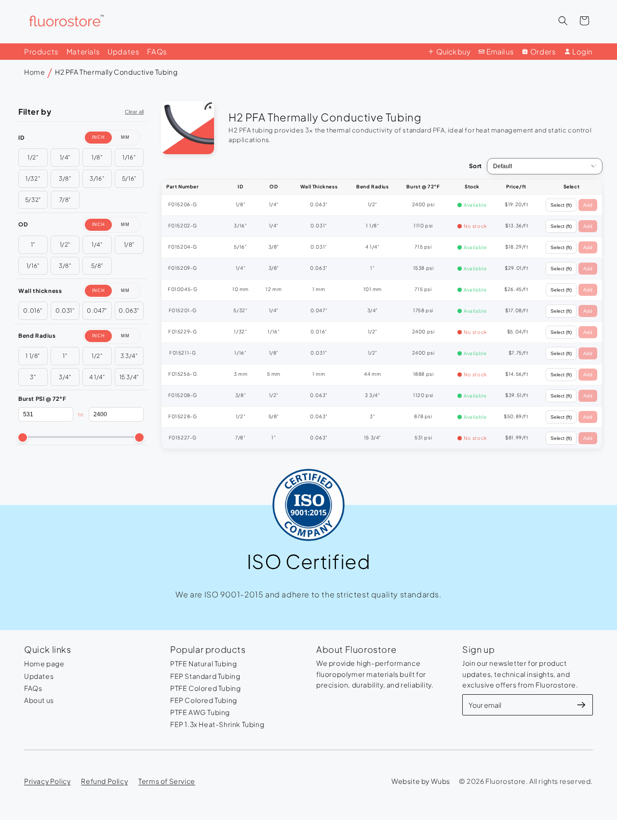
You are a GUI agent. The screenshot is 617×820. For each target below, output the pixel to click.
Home (34, 71)
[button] (563, 20)
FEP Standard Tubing (205, 676)
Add (587, 205)
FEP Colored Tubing (203, 700)
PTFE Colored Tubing (205, 688)
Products (41, 51)
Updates (123, 51)
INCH (98, 137)
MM (125, 137)
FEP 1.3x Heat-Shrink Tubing (217, 724)
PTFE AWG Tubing (200, 712)
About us (39, 700)
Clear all (134, 112)
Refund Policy (104, 781)
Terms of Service (166, 781)
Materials (83, 51)
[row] (381, 205)
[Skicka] (581, 705)
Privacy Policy (47, 781)
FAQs (157, 51)
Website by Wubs (420, 781)
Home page (44, 663)
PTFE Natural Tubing (203, 663)
